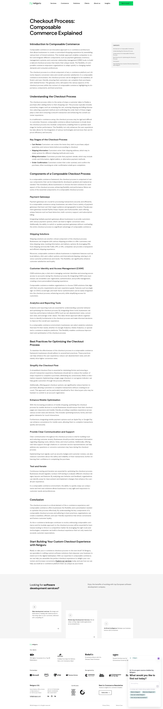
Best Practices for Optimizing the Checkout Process (124, 58)
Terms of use (119, 705)
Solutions (76, 3)
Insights (107, 3)
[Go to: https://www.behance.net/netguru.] (48, 696)
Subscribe (105, 692)
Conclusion (116, 61)
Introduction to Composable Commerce (123, 48)
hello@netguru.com (35, 696)
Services (53, 3)
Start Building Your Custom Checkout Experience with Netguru (125, 64)
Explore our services (64, 561)
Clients (86, 3)
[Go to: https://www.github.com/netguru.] (52, 696)
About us (97, 3)
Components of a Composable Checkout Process (123, 54)
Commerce (65, 3)
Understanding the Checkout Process (123, 51)
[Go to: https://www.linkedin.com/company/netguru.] (55, 696)
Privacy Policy (106, 705)
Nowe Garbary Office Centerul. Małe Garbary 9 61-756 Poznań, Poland (37, 691)
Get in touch (125, 3)
